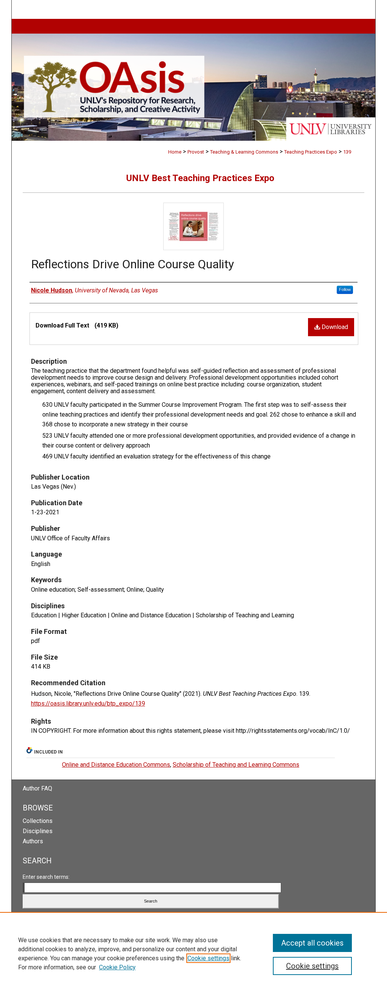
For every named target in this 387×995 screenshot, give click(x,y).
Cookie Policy (117, 967)
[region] (193, 953)
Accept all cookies (312, 942)
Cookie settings (208, 958)
